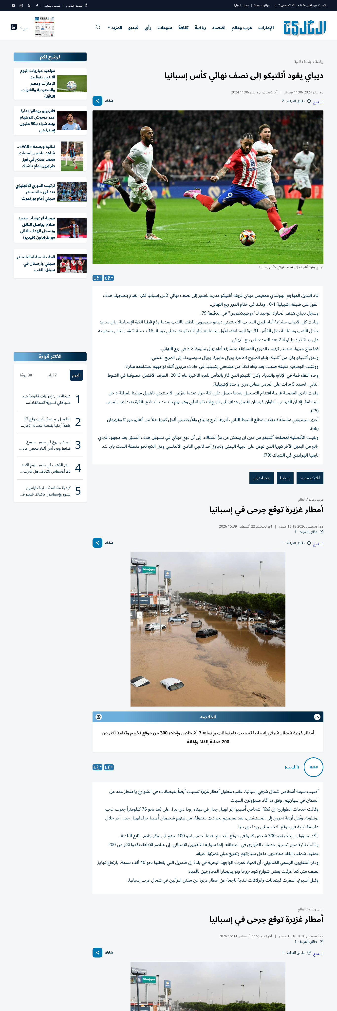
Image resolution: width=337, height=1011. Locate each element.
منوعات (164, 27)
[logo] (305, 28)
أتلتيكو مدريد (310, 478)
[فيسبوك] (37, 5)
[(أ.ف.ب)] (313, 767)
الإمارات (266, 27)
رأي (148, 27)
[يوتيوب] (13, 5)
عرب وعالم (242, 27)
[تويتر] (29, 5)
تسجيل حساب (52, 6)
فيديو (133, 27)
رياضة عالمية (303, 61)
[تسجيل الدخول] (86, 6)
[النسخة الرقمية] (44, 28)
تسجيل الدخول (74, 6)
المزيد (116, 27)
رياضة (200, 27)
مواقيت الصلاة (262, 5)
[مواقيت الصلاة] (14, 28)
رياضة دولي (262, 478)
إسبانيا (285, 478)
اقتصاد (218, 27)
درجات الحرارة (241, 5)
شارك (109, 101)
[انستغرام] (21, 5)
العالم (301, 499)
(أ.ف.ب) (292, 767)
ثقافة (183, 27)
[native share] (97, 101)
